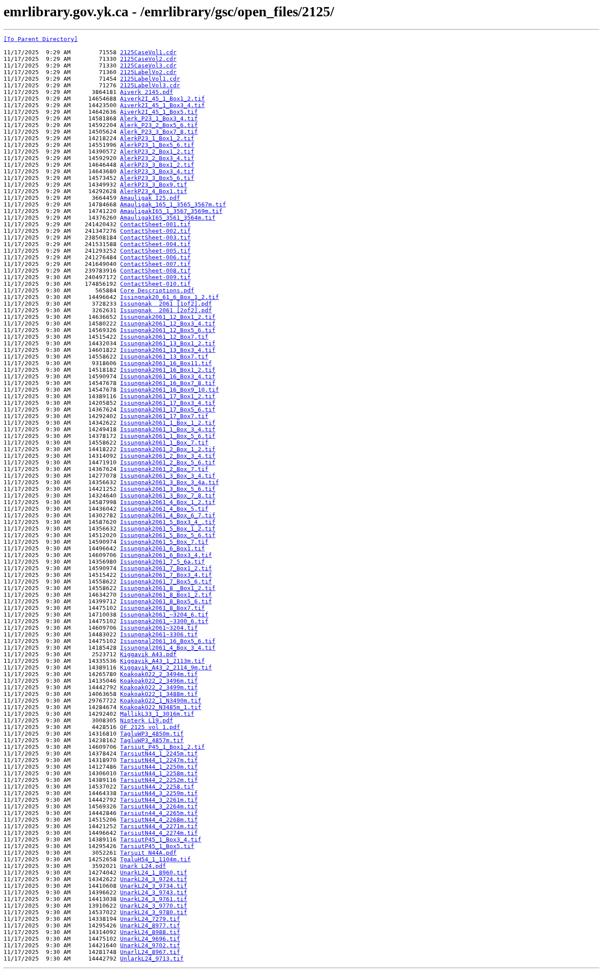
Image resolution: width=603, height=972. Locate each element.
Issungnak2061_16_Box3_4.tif (167, 376)
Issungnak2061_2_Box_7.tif (164, 469)
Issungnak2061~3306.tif (159, 634)
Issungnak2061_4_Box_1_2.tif (167, 502)
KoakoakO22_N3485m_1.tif (160, 707)
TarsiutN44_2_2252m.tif (159, 780)
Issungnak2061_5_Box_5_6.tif (167, 535)
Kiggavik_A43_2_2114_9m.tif (166, 667)
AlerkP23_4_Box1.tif (153, 191)
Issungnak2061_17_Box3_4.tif (167, 403)
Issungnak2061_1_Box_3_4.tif (167, 429)
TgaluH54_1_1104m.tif (155, 859)
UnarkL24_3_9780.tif (153, 912)
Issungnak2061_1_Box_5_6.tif (167, 436)
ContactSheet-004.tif (155, 244)
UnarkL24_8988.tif (150, 932)
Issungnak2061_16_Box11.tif (166, 363)
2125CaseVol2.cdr (148, 59)
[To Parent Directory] (41, 39)
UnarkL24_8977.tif (150, 925)
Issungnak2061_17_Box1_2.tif (167, 396)
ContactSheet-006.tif (155, 257)
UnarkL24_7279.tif (150, 919)
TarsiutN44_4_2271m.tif (159, 826)
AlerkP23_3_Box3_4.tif (157, 171)
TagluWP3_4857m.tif (152, 740)
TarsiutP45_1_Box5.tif (157, 846)
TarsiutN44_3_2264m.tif (159, 806)
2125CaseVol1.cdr (148, 52)
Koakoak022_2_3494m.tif (159, 674)
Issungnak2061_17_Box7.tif (164, 416)
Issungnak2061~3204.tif (159, 627)
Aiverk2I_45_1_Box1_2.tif (162, 98)
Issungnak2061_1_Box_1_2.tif (167, 422)
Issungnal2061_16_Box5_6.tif (167, 641)
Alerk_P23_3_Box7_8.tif (159, 131)
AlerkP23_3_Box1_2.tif (157, 164)
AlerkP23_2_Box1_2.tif (157, 151)
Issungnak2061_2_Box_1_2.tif (167, 449)
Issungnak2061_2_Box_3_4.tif (167, 455)
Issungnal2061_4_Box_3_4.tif (167, 647)
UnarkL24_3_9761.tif (153, 899)
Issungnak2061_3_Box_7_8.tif (167, 495)
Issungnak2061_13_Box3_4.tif (167, 350)
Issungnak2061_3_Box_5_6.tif (167, 489)
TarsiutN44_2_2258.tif (157, 786)
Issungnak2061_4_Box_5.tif (164, 508)
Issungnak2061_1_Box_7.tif (164, 442)
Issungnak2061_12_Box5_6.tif (167, 330)
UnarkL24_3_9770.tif (153, 905)
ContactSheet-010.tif (155, 283)
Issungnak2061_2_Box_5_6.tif (167, 462)
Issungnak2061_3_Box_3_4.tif (167, 475)
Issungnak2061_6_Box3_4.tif (166, 555)
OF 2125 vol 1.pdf (150, 727)
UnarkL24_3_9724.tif (153, 879)
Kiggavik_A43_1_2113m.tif (162, 661)
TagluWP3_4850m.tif (152, 733)
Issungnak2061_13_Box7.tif (164, 356)
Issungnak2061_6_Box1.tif (162, 548)
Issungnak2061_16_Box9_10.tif (169, 389)
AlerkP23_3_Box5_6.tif (157, 178)
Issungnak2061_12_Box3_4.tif (167, 323)
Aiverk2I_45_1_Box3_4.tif (162, 105)
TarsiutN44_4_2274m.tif (159, 833)
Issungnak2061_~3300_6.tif (164, 621)
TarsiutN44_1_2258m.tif (159, 773)
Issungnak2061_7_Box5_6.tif (166, 581)
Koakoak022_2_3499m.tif (159, 687)
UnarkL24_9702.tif (150, 945)
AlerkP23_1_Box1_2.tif (157, 138)
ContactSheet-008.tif (155, 270)
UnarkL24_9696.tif (150, 938)
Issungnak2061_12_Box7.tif (164, 336)
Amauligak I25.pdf (150, 197)
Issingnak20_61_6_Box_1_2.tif (169, 297)
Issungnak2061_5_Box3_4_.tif (167, 522)
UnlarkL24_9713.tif (152, 958)
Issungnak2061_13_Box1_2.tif (167, 343)
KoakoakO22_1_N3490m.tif (160, 700)
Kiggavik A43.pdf (148, 654)
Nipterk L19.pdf (146, 720)
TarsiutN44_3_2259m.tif (159, 793)
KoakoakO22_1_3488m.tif (159, 694)
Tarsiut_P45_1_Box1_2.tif (162, 747)
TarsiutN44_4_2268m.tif (159, 819)
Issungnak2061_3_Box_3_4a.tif (169, 482)
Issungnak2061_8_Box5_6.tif (166, 601)
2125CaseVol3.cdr (148, 65)
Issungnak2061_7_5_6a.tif (162, 561)
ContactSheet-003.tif (155, 237)
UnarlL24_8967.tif (150, 952)
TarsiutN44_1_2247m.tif (159, 760)
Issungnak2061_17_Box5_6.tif (167, 409)
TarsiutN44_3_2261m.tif (159, 799)
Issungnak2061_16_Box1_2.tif (167, 369)
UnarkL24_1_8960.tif (153, 872)
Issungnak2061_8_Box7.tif (162, 608)
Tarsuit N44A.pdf (148, 852)
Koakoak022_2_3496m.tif (159, 680)
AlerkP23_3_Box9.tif (153, 184)
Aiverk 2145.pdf (146, 92)
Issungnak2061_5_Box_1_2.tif (167, 528)
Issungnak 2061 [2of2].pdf (166, 310)
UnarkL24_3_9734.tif (153, 885)
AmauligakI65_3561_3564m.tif (167, 217)
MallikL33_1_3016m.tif (157, 713)
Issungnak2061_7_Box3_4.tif (166, 575)
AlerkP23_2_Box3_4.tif (157, 158)
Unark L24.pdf (143, 866)
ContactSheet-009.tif (155, 277)
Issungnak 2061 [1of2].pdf (166, 303)
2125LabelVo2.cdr (148, 72)
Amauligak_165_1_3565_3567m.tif (173, 204)
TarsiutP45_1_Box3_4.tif (160, 839)
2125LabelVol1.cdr (150, 78)
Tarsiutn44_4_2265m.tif (159, 813)
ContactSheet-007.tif (155, 264)
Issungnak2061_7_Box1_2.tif (166, 568)
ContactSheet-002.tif (155, 231)
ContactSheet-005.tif (155, 250)
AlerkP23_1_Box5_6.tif (157, 145)
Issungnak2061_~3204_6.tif (164, 614)
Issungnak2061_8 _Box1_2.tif (167, 588)
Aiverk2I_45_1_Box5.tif (159, 111)
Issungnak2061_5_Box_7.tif (164, 541)
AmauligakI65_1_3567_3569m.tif (171, 211)
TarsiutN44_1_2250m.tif (159, 766)
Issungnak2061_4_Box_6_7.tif (167, 515)
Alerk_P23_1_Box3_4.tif (159, 118)
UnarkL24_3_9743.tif (153, 892)
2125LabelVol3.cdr (150, 85)
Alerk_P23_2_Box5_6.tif (159, 125)
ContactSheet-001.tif (155, 224)
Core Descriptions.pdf (157, 290)
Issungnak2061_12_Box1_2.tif (167, 317)
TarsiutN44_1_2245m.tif (159, 753)
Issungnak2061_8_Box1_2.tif (166, 594)
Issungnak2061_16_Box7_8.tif (167, 383)
